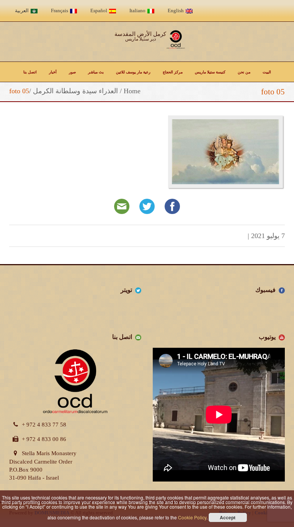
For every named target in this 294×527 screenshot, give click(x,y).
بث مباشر (96, 72)
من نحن (244, 72)
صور (72, 72)
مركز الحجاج (173, 72)
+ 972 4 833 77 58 (44, 425)
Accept (227, 517)
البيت (267, 72)
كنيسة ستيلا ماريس (210, 72)
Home (132, 91)
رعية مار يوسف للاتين (133, 72)
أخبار (53, 72)
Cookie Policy (192, 517)
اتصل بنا (30, 72)
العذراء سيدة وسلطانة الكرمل (75, 91)
